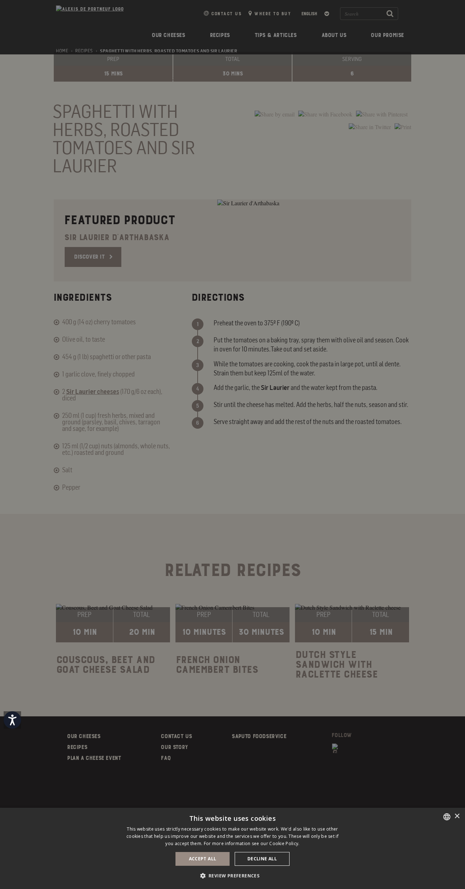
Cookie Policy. (284, 843)
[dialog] (232, 848)
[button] (233, 875)
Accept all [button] (203, 859)
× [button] (457, 816)
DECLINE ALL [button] (262, 859)
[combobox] (446, 816)
